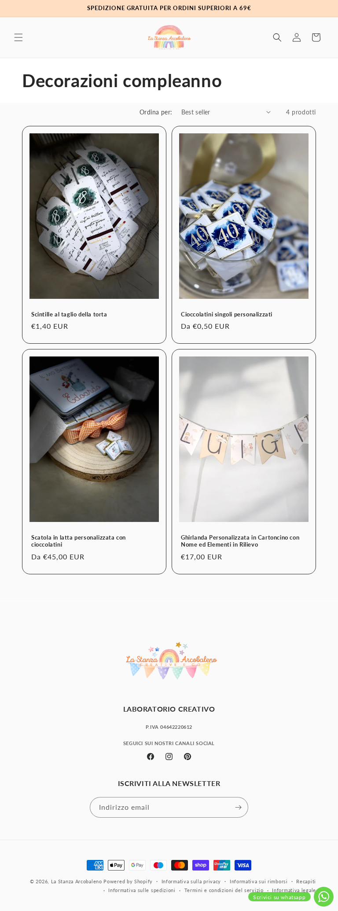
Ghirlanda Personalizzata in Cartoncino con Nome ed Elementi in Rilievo (240, 540)
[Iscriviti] (238, 807)
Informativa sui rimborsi (259, 881)
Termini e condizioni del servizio (224, 890)
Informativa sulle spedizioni (142, 890)
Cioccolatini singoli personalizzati (226, 313)
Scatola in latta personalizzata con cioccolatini (78, 540)
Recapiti (306, 881)
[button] (18, 37)
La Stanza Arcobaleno (76, 881)
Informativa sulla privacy (191, 881)
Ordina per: (156, 112)
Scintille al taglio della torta (69, 313)
